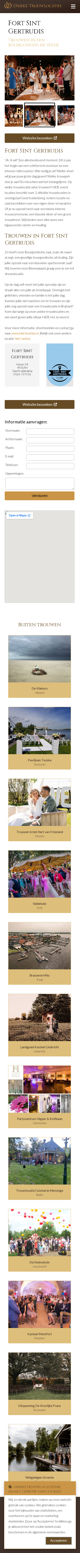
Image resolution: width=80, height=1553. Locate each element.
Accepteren (58, 1540)
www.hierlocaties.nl (25, 333)
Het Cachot (22, 338)
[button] (39, 115)
